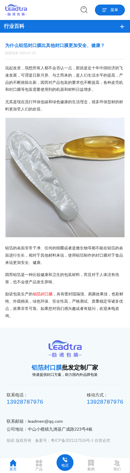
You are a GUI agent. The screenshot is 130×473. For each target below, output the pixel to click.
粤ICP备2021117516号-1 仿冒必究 (80, 441)
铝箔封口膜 (43, 294)
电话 (65, 465)
